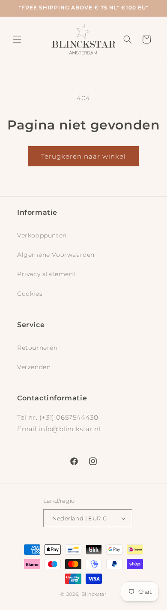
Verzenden (34, 367)
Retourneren (37, 348)
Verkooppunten (42, 235)
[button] (17, 39)
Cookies (29, 293)
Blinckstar (94, 594)
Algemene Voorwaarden (56, 254)
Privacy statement (46, 274)
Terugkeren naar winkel (83, 156)
